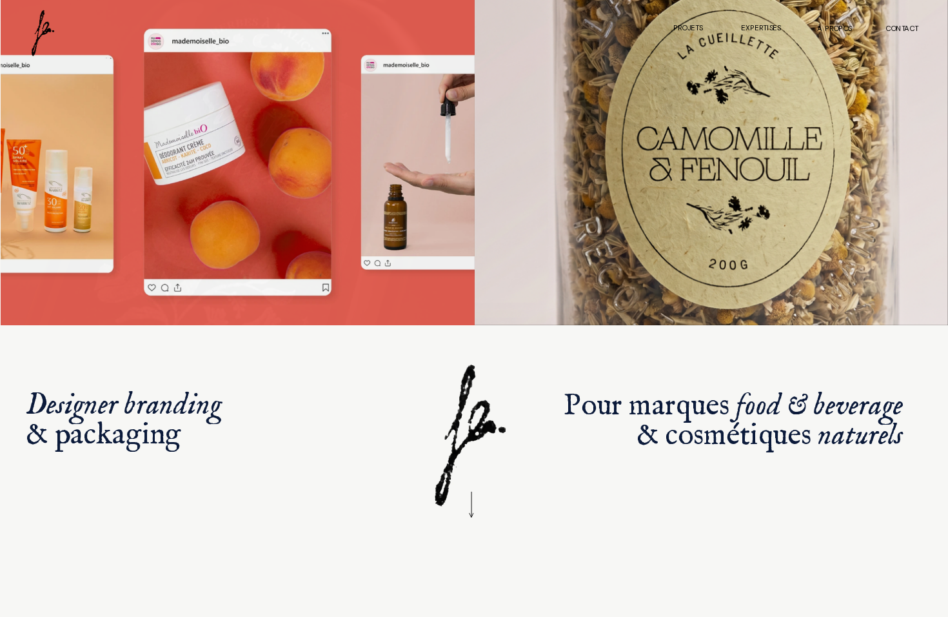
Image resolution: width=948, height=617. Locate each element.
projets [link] (688, 28)
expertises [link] (761, 28)
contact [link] (901, 28)
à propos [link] (834, 28)
